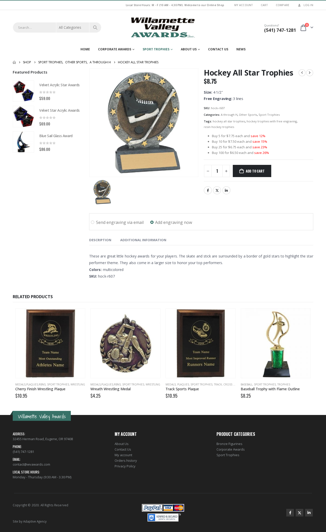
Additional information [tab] (143, 240)
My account (123, 455)
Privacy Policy (125, 466)
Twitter (217, 190)
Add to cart (255, 171)
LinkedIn (226, 190)
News (241, 49)
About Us (189, 49)
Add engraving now (173, 222)
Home (85, 49)
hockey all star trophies (229, 121)
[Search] (95, 27)
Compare (283, 5)
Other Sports (248, 115)
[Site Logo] (163, 27)
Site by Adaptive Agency (30, 521)
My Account (243, 5)
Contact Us (218, 49)
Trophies (283, 384)
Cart (264, 5)
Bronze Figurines (229, 443)
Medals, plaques (177, 384)
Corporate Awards (114, 49)
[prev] (302, 72)
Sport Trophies (156, 49)
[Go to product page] (23, 91)
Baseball (246, 384)
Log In (308, 5)
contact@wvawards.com (31, 464)
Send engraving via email (120, 222)
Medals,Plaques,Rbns (30, 384)
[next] (309, 72)
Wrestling (78, 384)
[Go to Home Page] (14, 62)
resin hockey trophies (219, 127)
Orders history (126, 460)
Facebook (208, 190)
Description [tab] (100, 240)
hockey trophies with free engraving (272, 121)
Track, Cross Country (230, 384)
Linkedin (309, 512)
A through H (229, 115)
